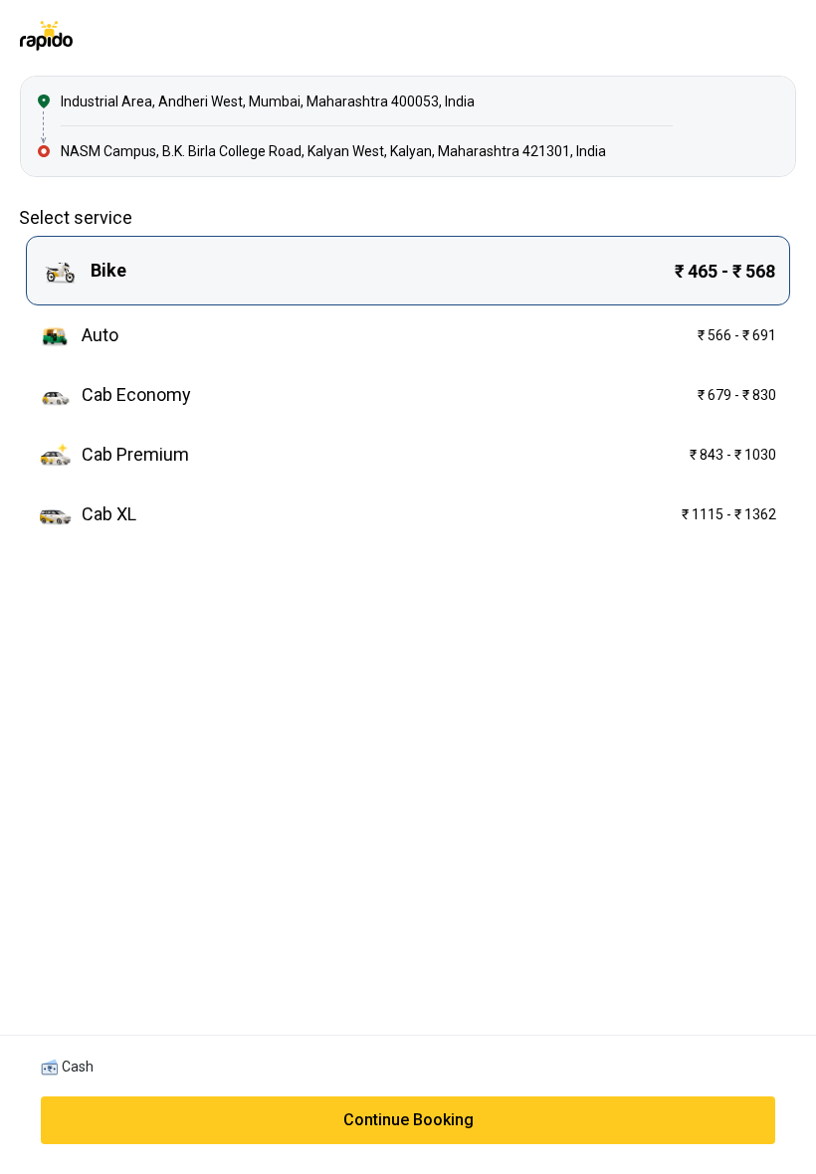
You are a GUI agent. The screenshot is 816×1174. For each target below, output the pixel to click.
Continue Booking (408, 1119)
